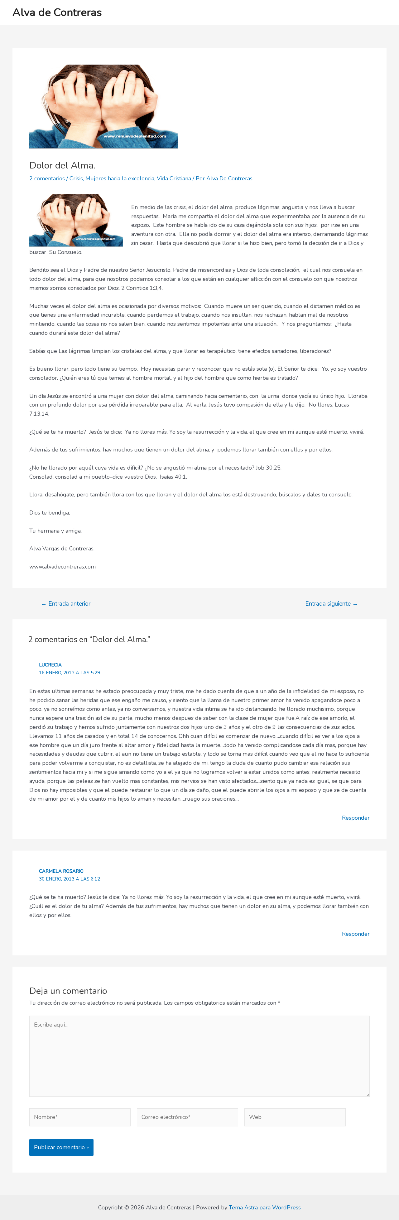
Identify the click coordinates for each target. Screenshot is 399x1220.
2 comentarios (47, 178)
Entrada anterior (65, 604)
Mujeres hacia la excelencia (119, 178)
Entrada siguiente (331, 604)
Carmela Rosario (61, 871)
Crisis (76, 178)
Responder (356, 818)
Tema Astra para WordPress (265, 1207)
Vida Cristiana (174, 178)
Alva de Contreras (57, 12)
